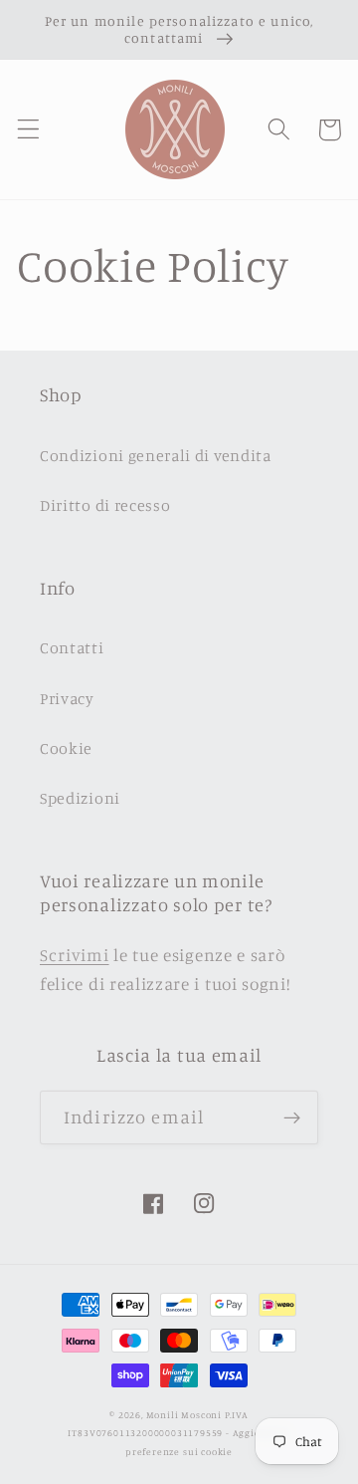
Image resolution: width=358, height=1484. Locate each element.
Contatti (72, 647)
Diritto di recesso (105, 505)
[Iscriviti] (292, 1117)
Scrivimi (74, 954)
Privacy (67, 698)
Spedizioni (80, 798)
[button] (28, 130)
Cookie (66, 748)
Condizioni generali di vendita (155, 455)
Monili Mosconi (184, 1414)
